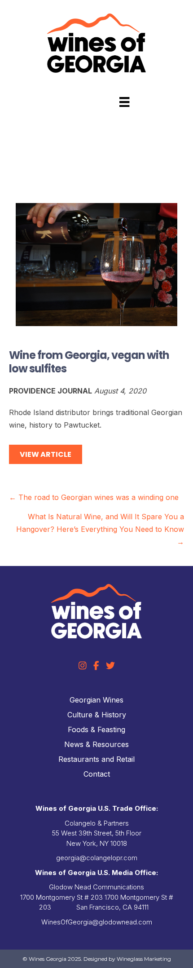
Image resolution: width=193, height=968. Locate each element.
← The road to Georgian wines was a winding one (94, 497)
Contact (96, 773)
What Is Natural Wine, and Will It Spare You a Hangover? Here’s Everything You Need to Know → (100, 529)
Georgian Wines (96, 699)
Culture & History (96, 714)
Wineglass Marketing (144, 958)
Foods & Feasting (96, 729)
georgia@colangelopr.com (96, 857)
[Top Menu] (124, 102)
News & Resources (96, 744)
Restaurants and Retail (96, 759)
